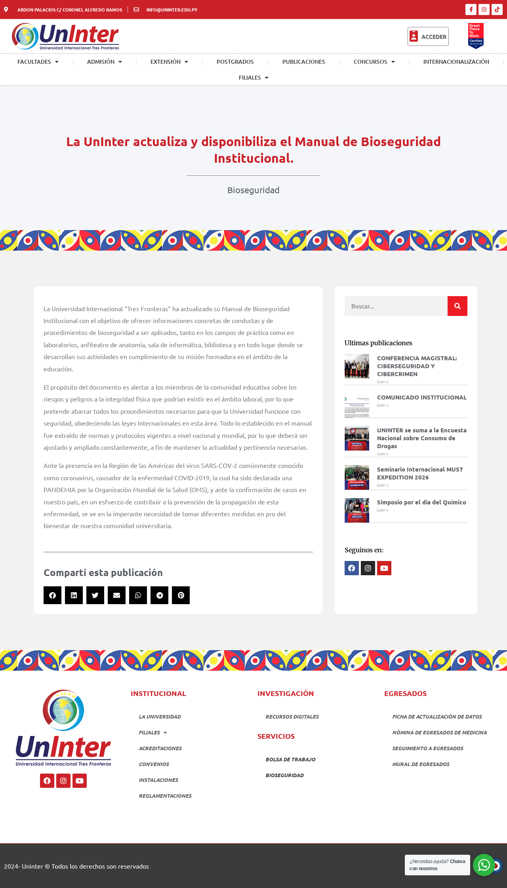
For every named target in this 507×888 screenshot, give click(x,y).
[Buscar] (457, 306)
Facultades (34, 61)
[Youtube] (79, 781)
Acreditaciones (160, 748)
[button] (52, 595)
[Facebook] (47, 781)
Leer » (383, 381)
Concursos (370, 61)
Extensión (166, 61)
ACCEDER (433, 36)
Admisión (100, 61)
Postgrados (235, 61)
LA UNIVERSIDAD (160, 716)
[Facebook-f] (471, 9)
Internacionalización (456, 61)
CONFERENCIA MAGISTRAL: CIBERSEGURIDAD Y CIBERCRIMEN (417, 366)
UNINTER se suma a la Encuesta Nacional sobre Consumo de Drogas (422, 438)
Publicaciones (303, 61)
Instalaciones (158, 779)
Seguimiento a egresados (427, 748)
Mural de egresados (420, 764)
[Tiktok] (497, 9)
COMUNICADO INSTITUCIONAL (422, 397)
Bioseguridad (253, 189)
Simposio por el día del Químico (421, 502)
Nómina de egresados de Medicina (439, 732)
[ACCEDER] (413, 36)
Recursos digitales (291, 716)
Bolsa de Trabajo (290, 759)
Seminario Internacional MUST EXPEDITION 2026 (420, 473)
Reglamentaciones (165, 795)
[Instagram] (484, 9)
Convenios (154, 764)
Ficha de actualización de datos (437, 716)
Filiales (250, 77)
